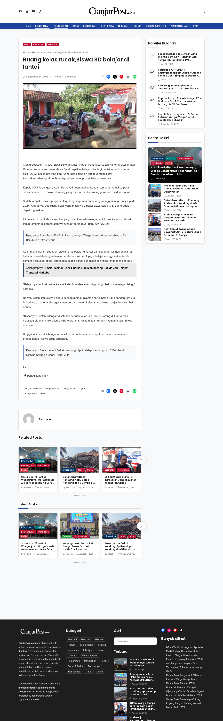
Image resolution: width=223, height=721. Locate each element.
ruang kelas (29, 393)
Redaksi (45, 419)
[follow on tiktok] (40, 11)
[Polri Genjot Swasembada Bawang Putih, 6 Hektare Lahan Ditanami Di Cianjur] (154, 238)
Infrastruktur (27, 461)
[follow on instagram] (27, 11)
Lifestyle (87, 650)
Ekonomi (67, 536)
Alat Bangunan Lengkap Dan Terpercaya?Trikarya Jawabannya (178, 87)
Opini (75, 26)
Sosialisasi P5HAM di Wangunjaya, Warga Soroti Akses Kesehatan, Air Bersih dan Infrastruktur (37, 481)
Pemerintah (42, 26)
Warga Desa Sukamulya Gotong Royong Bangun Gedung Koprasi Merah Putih (183, 703)
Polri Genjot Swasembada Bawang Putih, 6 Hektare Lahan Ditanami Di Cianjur (182, 232)
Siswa (42, 393)
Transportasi (74, 671)
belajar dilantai (70, 388)
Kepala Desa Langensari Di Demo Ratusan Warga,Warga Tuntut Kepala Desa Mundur (178, 117)
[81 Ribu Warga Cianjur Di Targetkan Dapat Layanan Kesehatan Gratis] (154, 224)
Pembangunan (179, 26)
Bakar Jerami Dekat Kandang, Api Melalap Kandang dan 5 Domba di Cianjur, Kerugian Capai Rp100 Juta (78, 483)
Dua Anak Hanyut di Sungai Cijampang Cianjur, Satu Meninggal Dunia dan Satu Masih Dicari (185, 691)
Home (27, 26)
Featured (86, 639)
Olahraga (107, 26)
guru (83, 388)
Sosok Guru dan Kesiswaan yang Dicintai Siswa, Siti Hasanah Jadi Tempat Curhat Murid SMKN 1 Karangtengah (177, 58)
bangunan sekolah (32, 388)
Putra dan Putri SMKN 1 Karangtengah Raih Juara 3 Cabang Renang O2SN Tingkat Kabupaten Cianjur (179, 74)
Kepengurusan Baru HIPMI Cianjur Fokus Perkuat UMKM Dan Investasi (78, 546)
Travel (88, 671)
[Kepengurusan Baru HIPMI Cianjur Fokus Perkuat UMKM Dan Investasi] (154, 195)
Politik (24, 470)
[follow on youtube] (33, 11)
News (27, 44)
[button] (203, 11)
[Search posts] (153, 641)
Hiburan (123, 26)
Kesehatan (89, 26)
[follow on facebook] (20, 11)
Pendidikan (61, 26)
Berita (35, 52)
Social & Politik (156, 26)
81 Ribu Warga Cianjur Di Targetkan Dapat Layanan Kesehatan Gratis (120, 479)
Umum (90, 470)
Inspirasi (40, 461)
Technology (94, 666)
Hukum (137, 26)
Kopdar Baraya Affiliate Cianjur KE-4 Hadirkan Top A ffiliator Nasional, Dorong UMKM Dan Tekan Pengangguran (180, 103)
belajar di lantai (52, 388)
